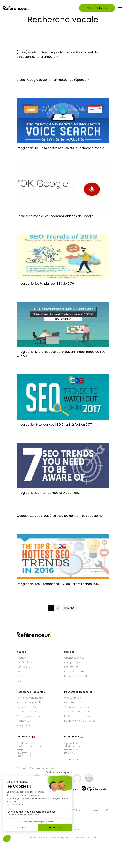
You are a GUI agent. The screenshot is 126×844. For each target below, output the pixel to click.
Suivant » (70, 608)
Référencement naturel (30, 697)
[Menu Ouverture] (120, 8)
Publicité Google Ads (29, 702)
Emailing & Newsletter (29, 716)
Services (21, 676)
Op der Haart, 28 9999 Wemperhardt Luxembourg (75, 746)
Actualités (22, 671)
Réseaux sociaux (74, 671)
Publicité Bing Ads (27, 707)
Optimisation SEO (74, 657)
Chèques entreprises (76, 707)
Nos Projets (23, 667)
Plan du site (23, 725)
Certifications (24, 662)
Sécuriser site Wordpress (78, 711)
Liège (32, 749)
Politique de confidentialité (83, 837)
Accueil (21, 768)
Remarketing (71, 702)
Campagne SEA (73, 662)
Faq (19, 680)
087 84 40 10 (24, 756)
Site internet (71, 667)
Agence (21, 657)
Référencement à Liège (77, 716)
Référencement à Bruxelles (79, 720)
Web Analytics (72, 697)
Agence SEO (24, 720)
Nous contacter (97, 8)
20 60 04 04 (71, 759)
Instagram (76, 829)
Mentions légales (60, 837)
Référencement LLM (75, 676)
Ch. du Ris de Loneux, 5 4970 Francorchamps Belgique (30, 746)
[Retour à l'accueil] (20, 8)
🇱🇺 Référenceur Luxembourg (88, 810)
